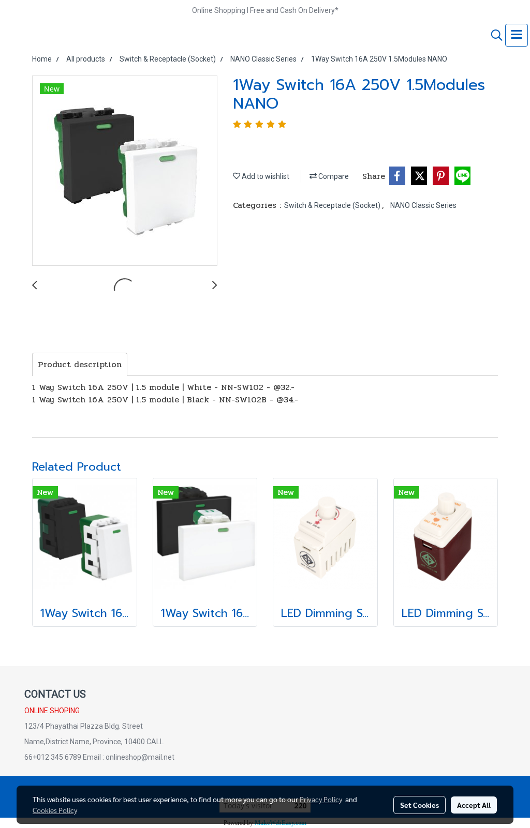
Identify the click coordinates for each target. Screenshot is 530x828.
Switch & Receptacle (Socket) (333, 205)
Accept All (474, 804)
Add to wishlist (264, 176)
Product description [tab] (80, 364)
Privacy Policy (321, 799)
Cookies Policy (55, 810)
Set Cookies (419, 804)
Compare (333, 176)
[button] (493, 35)
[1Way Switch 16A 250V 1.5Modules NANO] (125, 171)
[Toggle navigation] (516, 35)
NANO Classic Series (423, 205)
